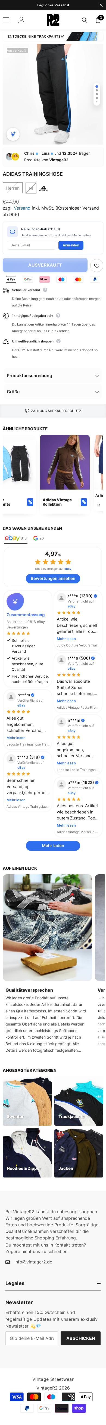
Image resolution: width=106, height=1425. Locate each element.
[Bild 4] (97, 98)
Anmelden (71, 245)
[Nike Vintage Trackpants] (53, 36)
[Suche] (84, 20)
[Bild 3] (97, 94)
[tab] (15, 538)
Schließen (101, 5)
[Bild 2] (97, 90)
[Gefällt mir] (96, 265)
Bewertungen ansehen (53, 578)
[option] (53, 94)
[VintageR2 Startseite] (53, 19)
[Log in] (21, 20)
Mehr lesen (66, 639)
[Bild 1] (96, 86)
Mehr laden (53, 845)
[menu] (6, 20)
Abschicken (80, 1338)
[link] (64, 474)
